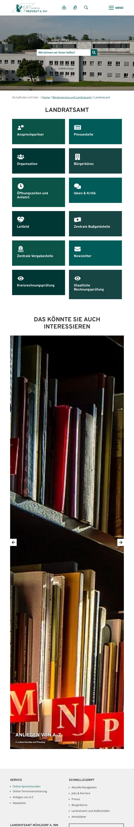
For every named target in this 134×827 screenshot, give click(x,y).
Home (46, 97)
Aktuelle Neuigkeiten (84, 787)
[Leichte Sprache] (65, 7)
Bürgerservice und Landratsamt (72, 97)
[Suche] (87, 7)
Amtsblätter (79, 817)
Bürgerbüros (79, 805)
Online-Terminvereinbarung (30, 791)
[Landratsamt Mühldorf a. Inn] (29, 7)
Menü (119, 8)
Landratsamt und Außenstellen (91, 811)
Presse (76, 799)
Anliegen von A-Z (23, 797)
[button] (120, 542)
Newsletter (19, 803)
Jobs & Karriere (81, 793)
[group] (67, 542)
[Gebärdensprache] (76, 7)
